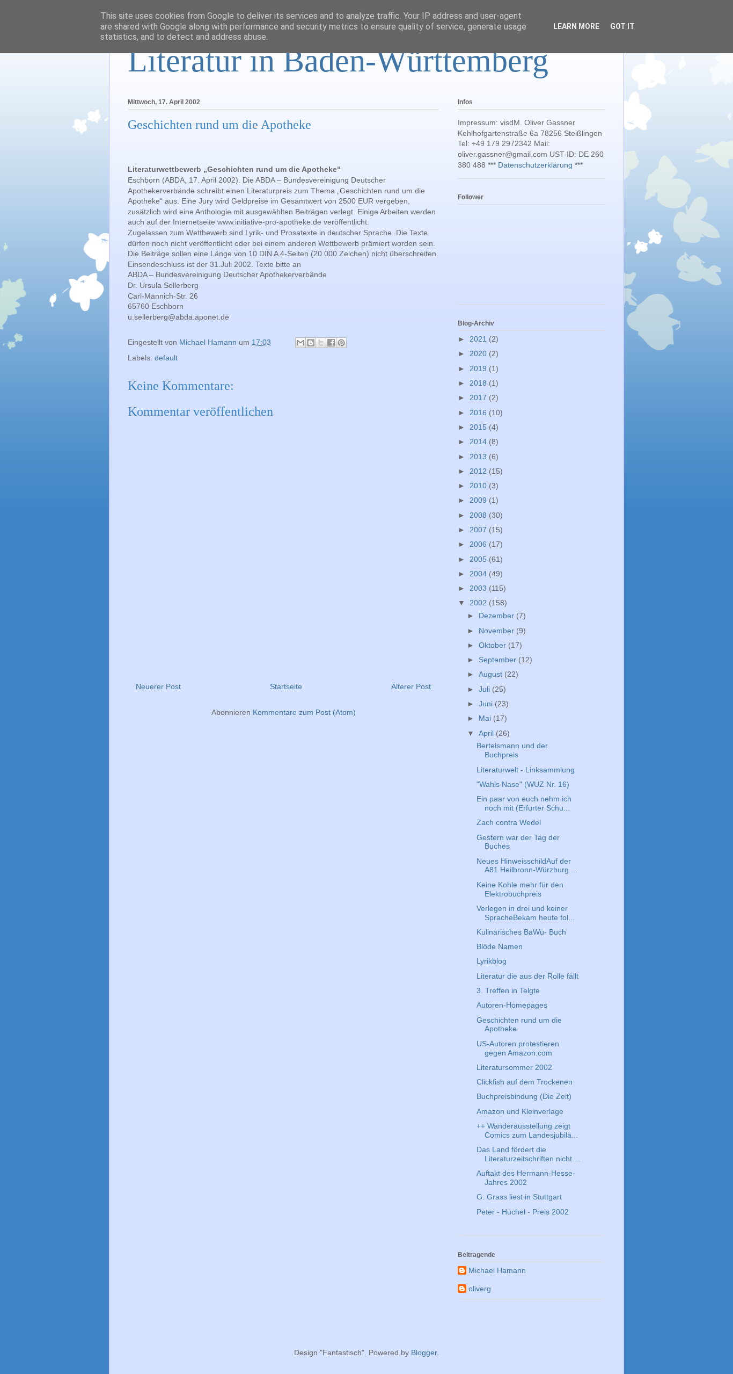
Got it (622, 26)
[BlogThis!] (310, 342)
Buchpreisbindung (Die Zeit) (524, 1096)
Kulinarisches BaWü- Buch (521, 932)
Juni (487, 703)
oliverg (479, 1288)
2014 (479, 441)
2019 (479, 368)
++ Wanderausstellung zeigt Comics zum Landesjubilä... (527, 1130)
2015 (479, 427)
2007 (479, 529)
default (166, 357)
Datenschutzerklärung (535, 165)
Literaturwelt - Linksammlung (526, 769)
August (491, 674)
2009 (479, 500)
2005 (479, 559)
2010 (479, 485)
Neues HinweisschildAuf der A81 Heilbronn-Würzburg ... (527, 865)
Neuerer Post (158, 686)
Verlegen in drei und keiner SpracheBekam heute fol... (526, 913)
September (498, 659)
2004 (479, 573)
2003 (479, 588)
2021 (479, 339)
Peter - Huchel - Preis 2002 (523, 1211)
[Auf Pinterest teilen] (341, 342)
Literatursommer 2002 (514, 1067)
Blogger (424, 1352)
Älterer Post (411, 686)
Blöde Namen (500, 946)
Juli (485, 689)
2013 (479, 456)
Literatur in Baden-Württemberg (338, 60)
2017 (479, 397)
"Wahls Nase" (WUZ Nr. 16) (523, 784)
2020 (479, 353)
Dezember (497, 615)
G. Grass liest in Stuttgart (519, 1196)
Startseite (286, 686)
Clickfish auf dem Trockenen (525, 1081)
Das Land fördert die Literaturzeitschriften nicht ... (529, 1154)
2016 (479, 412)
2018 (479, 383)
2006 (479, 544)
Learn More (576, 26)
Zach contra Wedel (509, 822)
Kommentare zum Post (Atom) (304, 712)
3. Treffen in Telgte (508, 990)
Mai (486, 718)
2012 (479, 471)
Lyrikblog (492, 961)
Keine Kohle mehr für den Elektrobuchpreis (520, 889)
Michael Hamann (497, 1270)
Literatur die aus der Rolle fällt (527, 976)
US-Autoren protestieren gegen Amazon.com (518, 1048)
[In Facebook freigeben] (331, 342)
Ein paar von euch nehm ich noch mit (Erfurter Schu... (524, 803)
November (497, 630)
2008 (479, 515)
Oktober (493, 645)
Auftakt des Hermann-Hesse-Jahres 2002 (526, 1178)
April (487, 733)
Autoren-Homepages (512, 1005)
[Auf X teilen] (321, 342)
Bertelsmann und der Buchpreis (512, 750)
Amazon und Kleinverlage (520, 1111)
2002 (479, 602)
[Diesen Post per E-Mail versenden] (300, 342)
